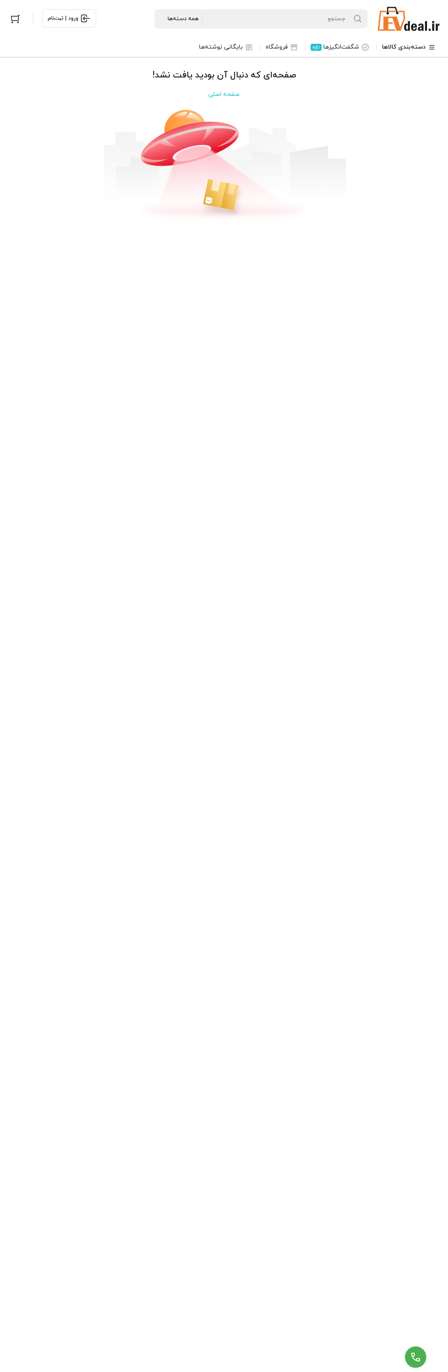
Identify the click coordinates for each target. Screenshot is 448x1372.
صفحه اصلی (224, 94)
